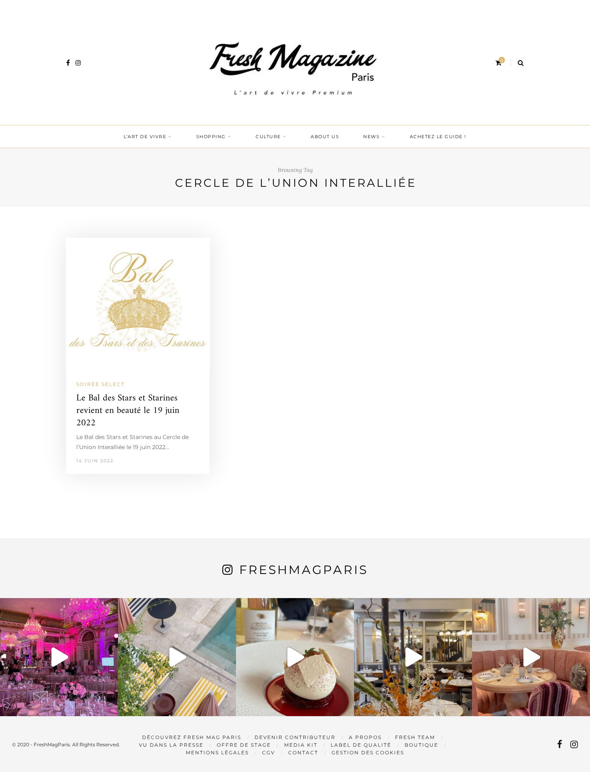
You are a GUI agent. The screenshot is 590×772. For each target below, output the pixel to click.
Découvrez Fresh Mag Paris (191, 737)
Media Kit (300, 745)
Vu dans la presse (171, 745)
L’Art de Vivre (145, 136)
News (371, 136)
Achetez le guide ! (438, 136)
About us (325, 136)
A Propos (365, 737)
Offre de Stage (244, 745)
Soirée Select (100, 384)
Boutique (421, 745)
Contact (303, 753)
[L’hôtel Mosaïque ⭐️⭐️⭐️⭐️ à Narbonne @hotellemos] (177, 657)
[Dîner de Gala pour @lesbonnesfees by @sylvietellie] (59, 657)
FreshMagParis (303, 569)
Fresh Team (415, 737)
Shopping (211, 136)
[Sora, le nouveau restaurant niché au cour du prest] (531, 657)
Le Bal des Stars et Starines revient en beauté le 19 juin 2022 (127, 410)
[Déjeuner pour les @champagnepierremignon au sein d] (295, 657)
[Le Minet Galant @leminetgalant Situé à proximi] (413, 657)
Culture (268, 136)
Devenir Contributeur (295, 737)
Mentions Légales (217, 753)
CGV (268, 753)
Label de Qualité (361, 745)
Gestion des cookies (368, 753)
